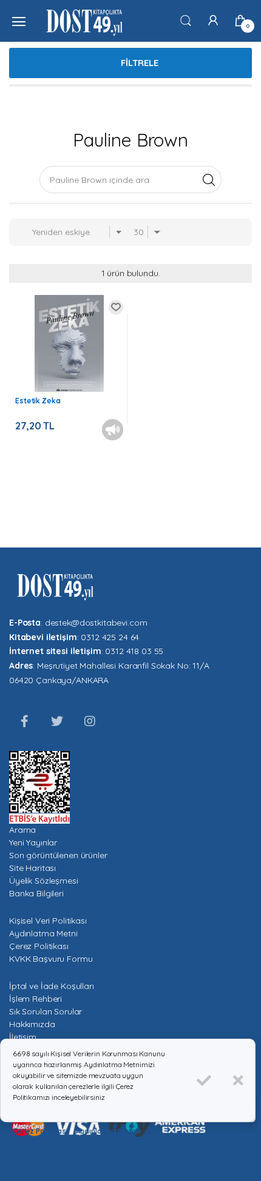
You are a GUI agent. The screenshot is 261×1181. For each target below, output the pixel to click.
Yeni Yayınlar (33, 842)
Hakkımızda (32, 1024)
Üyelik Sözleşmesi (43, 880)
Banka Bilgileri (36, 893)
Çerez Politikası (39, 946)
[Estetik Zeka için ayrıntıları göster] (69, 346)
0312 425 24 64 (110, 637)
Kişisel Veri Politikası (48, 920)
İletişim (22, 1036)
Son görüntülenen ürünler (58, 855)
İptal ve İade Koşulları (51, 986)
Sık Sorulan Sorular (45, 1011)
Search (208, 179)
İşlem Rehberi (35, 998)
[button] (185, 20)
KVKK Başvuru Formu (50, 958)
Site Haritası (32, 867)
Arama (22, 829)
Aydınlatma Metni (43, 933)
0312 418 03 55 (134, 651)
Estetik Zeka (37, 400)
